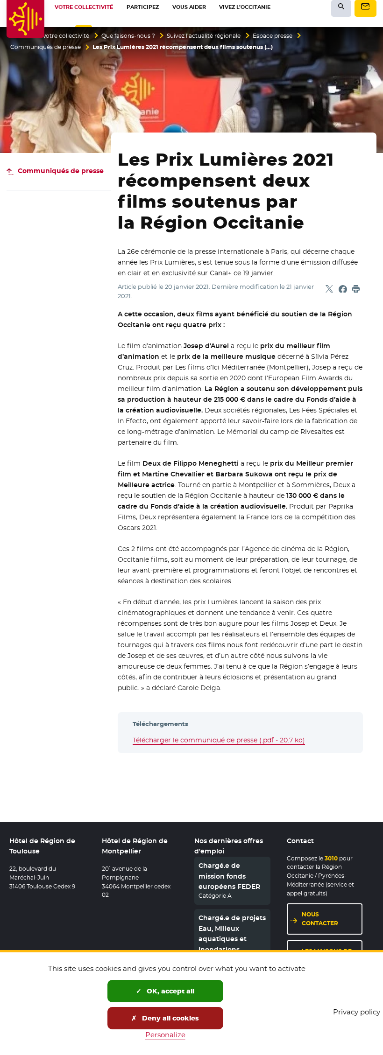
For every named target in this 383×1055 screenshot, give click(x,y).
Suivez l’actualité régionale (204, 36)
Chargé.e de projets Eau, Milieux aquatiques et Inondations (232, 933)
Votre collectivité (66, 36)
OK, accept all (169, 991)
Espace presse (272, 36)
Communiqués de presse (45, 47)
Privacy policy (356, 1011)
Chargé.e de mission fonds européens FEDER (229, 876)
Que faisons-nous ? (128, 36)
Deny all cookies (169, 1018)
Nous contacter (320, 919)
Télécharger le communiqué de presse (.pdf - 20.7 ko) (219, 740)
